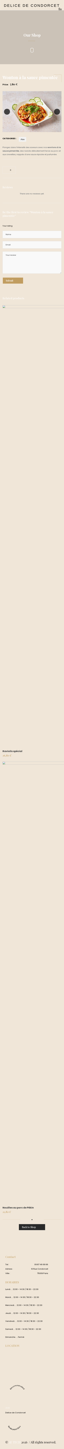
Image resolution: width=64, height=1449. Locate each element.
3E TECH (15, 1442)
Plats (22, 139)
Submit (10, 280)
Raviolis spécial (12, 751)
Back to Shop (29, 1227)
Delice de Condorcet (15, 1412)
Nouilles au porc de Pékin (18, 1207)
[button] (25, 124)
